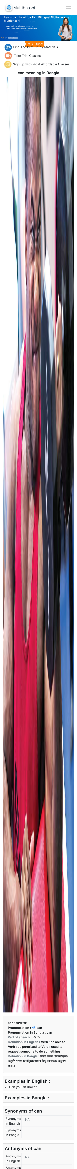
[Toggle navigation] (68, 8)
